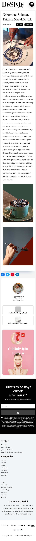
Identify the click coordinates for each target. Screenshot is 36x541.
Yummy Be (4, 472)
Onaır (3, 482)
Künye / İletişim (6, 447)
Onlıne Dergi (5, 490)
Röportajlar (4, 485)
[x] (21, 530)
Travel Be (4, 470)
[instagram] (15, 530)
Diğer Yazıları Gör (18, 300)
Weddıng (4, 492)
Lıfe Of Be (4, 468)
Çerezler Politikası (6, 450)
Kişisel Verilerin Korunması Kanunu (12, 452)
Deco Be (3, 475)
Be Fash (3, 460)
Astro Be (3, 497)
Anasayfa (4, 445)
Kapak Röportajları (7, 487)
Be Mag (3, 463)
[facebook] (18, 530)
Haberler (4, 495)
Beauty (3, 465)
